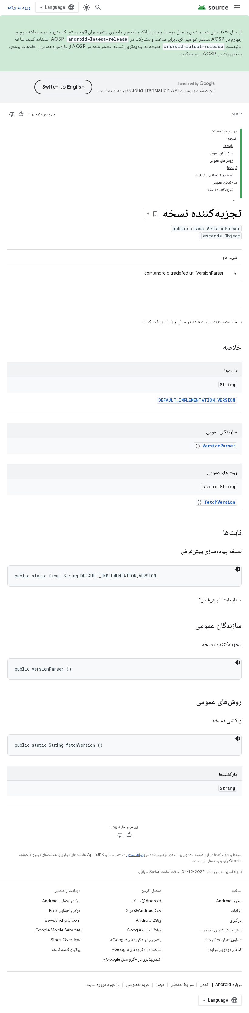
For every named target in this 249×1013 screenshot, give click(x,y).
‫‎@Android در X (147, 900)
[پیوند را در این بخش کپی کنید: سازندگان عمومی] (189, 626)
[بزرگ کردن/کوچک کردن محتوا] (213, 131)
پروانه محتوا (135, 854)
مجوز (160, 984)
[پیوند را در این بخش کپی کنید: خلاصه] (215, 348)
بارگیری (236, 920)
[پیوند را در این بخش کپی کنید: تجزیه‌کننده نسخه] (195, 644)
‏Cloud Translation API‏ (154, 91)
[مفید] (21, 114)
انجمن (204, 984)
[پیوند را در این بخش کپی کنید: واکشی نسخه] (205, 720)
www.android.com (62, 920)
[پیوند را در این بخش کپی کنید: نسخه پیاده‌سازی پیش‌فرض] (173, 551)
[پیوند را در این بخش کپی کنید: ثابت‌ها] (215, 533)
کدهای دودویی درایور (225, 949)
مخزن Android (229, 900)
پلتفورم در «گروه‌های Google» (135, 939)
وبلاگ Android (148, 920)
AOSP (236, 114)
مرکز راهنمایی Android (61, 900)
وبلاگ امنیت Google (144, 930)
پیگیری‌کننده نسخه (66, 949)
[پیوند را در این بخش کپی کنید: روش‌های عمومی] (190, 702)
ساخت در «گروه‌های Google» (136, 949)
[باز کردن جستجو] (98, 7)
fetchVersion (219, 502)
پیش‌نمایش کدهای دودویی (221, 930)
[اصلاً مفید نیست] (11, 114)
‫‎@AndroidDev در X (143, 910)
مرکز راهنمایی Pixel (64, 910)
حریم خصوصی (138, 984)
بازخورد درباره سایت (103, 984)
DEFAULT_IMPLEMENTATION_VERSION (196, 400)
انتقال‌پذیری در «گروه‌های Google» (132, 959)
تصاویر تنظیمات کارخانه (223, 939)
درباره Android (228, 984)
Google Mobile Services (57, 930)
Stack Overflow (65, 939)
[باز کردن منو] (237, 7)
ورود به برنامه (18, 7)
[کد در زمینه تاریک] (237, 569)
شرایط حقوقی (182, 984)
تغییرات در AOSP (220, 54)
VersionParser (219, 446)
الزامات (236, 910)
